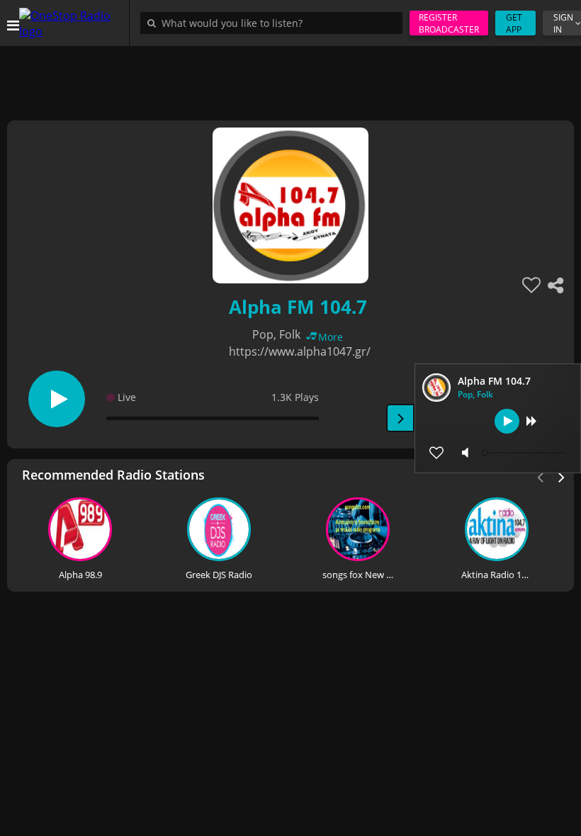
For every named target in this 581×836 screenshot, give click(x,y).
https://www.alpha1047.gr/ (300, 351)
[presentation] (561, 476)
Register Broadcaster (449, 23)
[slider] (524, 453)
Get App (514, 23)
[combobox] (274, 22)
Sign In (563, 23)
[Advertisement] (290, 78)
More (330, 337)
